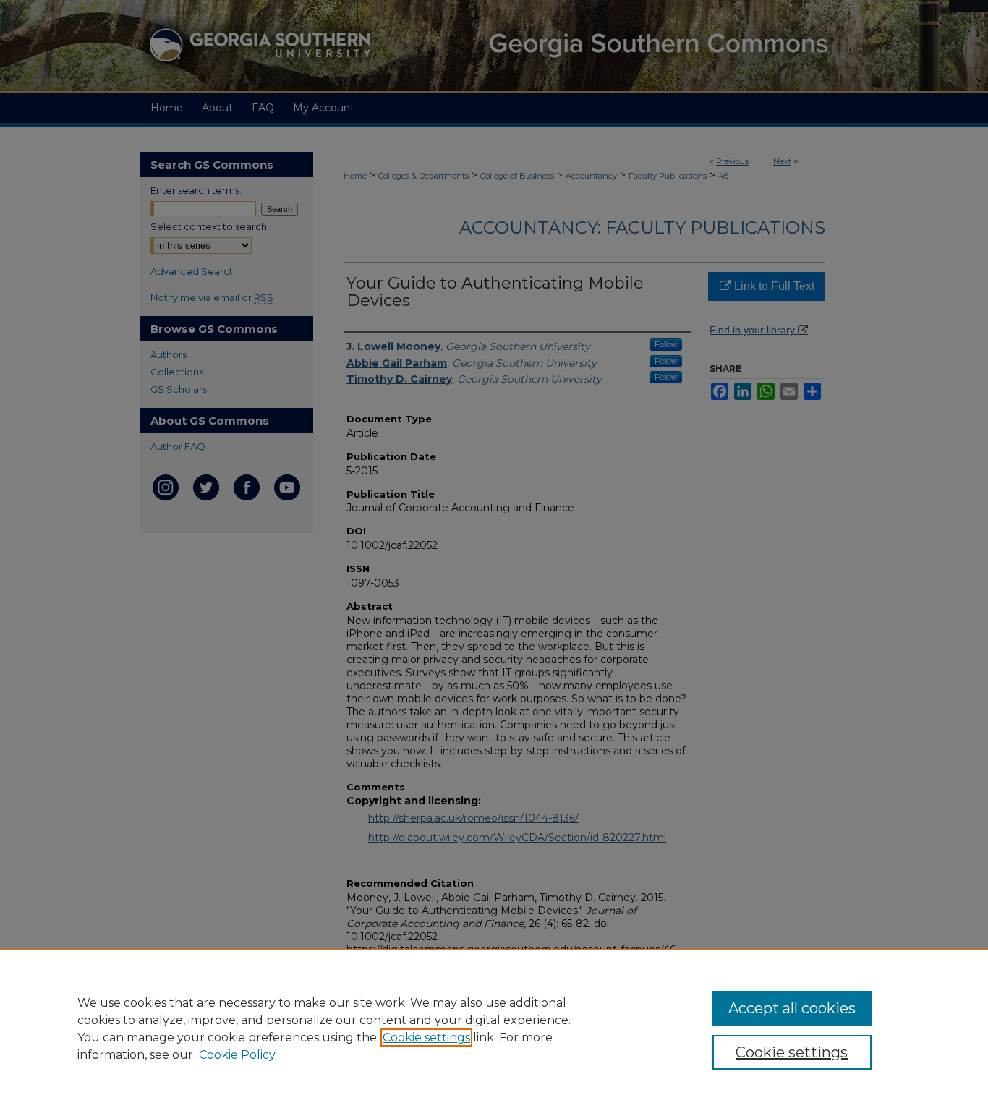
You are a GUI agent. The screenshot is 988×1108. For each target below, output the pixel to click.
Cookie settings (426, 1037)
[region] (494, 1028)
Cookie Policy (237, 1055)
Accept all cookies (792, 1008)
